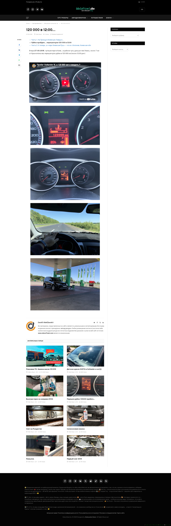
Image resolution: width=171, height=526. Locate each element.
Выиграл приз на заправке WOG (39, 399)
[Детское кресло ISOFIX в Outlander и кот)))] (85, 356)
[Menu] (27, 18)
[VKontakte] (19, 50)
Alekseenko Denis (90, 517)
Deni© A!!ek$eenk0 (45, 322)
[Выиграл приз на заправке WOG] (44, 386)
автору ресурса (66, 328)
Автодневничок (79, 18)
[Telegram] (19, 55)
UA (142, 9)
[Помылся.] (44, 445)
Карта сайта (120, 513)
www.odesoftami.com (45, 333)
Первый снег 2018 (74, 459)
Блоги (109, 18)
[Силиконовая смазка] (85, 415)
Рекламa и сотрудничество (108, 513)
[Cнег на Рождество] (44, 415)
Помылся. (30, 459)
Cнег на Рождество (34, 429)
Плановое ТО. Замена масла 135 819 (41, 369)
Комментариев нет (57, 34)
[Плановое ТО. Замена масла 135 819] (44, 356)
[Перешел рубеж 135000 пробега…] (85, 386)
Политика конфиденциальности (68, 513)
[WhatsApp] (19, 60)
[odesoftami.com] (85, 9)
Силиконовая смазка (76, 429)
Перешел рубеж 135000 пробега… (81, 399)
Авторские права (52, 513)
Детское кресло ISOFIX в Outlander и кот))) (84, 369)
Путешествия (97, 18)
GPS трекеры (62, 18)
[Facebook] (19, 45)
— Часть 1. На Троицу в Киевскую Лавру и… (46, 40)
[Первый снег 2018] (85, 445)
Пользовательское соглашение (89, 513)
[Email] (19, 65)
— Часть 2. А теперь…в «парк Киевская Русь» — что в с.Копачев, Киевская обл (60, 45)
